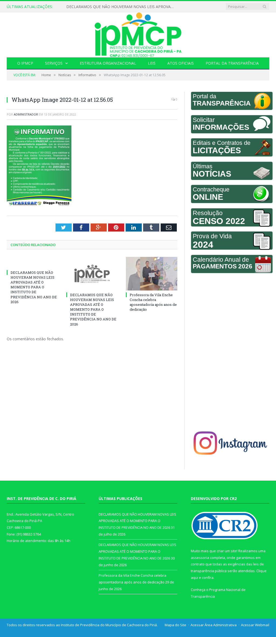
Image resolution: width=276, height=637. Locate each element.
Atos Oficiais (180, 63)
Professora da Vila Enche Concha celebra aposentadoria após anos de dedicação (153, 302)
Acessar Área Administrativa (214, 624)
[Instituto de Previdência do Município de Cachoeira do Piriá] (138, 33)
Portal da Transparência (232, 63)
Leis (152, 63)
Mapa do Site (175, 624)
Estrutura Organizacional (108, 63)
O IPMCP (25, 63)
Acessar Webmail (255, 624)
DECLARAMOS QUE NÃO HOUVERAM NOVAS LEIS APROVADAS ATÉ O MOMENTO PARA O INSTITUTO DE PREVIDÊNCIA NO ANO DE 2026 (121, 6)
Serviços (54, 63)
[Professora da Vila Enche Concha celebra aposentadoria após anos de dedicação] (151, 273)
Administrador (26, 114)
